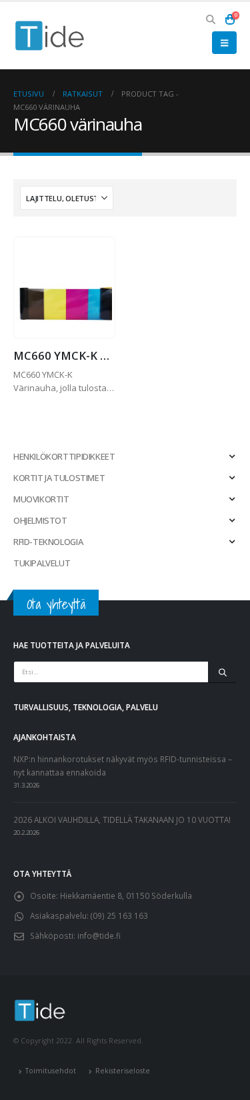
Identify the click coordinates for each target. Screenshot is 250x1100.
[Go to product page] (64, 288)
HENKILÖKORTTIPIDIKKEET (64, 456)
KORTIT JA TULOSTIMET (59, 478)
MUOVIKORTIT (41, 499)
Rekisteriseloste (122, 1070)
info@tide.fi (99, 935)
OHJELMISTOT (40, 520)
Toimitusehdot (50, 1070)
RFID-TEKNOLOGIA (48, 542)
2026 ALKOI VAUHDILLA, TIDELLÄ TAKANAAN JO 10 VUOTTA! (122, 819)
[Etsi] (222, 672)
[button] (211, 19)
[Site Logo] (50, 36)
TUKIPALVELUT (41, 563)
